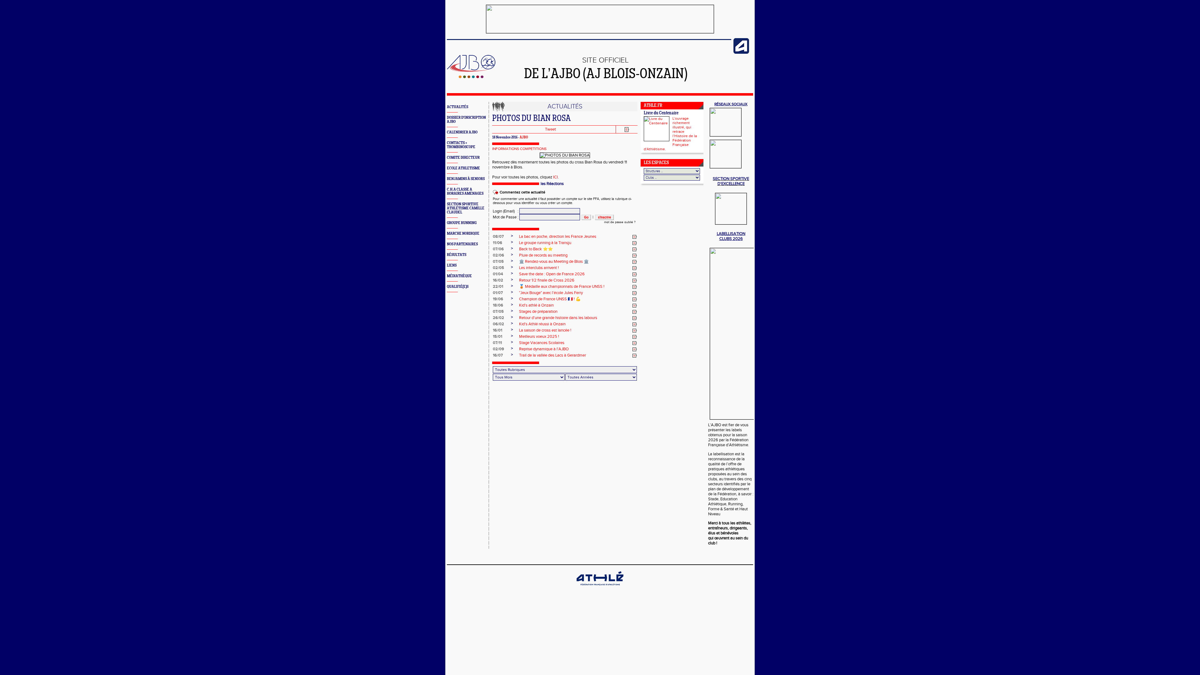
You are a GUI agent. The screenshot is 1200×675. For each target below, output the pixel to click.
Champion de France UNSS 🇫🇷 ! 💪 (550, 299)
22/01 (498, 286)
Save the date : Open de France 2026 (552, 274)
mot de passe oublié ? (620, 222)
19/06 (498, 299)
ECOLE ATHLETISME (463, 168)
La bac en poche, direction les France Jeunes (557, 236)
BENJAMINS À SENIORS (466, 179)
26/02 (498, 317)
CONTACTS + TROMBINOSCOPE (461, 145)
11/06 (497, 242)
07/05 (498, 261)
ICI (555, 177)
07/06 (498, 249)
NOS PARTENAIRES (462, 244)
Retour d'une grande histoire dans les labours (558, 317)
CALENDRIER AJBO (462, 132)
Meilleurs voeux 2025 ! (539, 336)
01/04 (498, 274)
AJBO (524, 137)
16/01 (497, 330)
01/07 (498, 292)
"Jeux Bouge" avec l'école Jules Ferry (551, 292)
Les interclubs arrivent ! (539, 267)
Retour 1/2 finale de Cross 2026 (546, 280)
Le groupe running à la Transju (545, 242)
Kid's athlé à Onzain (536, 305)
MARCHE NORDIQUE (463, 234)
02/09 (498, 349)
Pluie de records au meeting (543, 255)
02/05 (498, 267)
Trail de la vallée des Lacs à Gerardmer (552, 355)
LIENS (452, 265)
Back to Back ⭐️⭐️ (536, 249)
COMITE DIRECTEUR (463, 158)
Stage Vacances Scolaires (541, 342)
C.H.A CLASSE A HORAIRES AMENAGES (465, 192)
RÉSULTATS (456, 255)
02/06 (498, 255)
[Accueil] (471, 76)
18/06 (498, 305)
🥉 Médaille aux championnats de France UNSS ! (561, 286)
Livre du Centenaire (661, 113)
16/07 (498, 355)
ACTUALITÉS (457, 107)
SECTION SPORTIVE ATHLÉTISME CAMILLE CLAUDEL (465, 208)
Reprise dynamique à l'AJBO (544, 349)
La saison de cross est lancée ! (545, 330)
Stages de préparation (538, 311)
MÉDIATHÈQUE (459, 276)
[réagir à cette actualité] (634, 236)
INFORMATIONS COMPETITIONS (519, 149)
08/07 (498, 236)
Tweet (550, 129)
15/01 (497, 336)
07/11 (497, 342)
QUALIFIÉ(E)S (457, 287)
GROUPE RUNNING (462, 223)
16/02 (498, 280)
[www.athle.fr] (741, 52)
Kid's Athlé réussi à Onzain (542, 324)
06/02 (498, 324)
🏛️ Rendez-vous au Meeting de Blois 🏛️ (554, 261)
